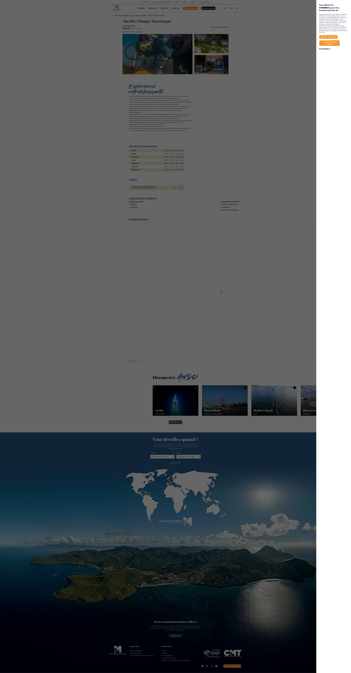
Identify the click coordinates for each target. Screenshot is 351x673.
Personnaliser (324, 48)
